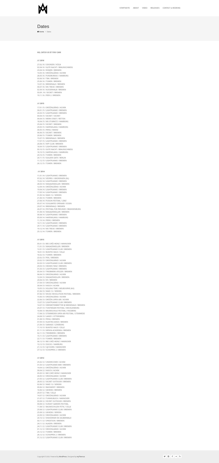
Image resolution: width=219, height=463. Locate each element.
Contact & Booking (171, 8)
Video (144, 8)
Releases (155, 8)
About (136, 8)
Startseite (125, 8)
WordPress (63, 457)
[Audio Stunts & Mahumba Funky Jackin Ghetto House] (42, 8)
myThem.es (81, 457)
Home (41, 31)
